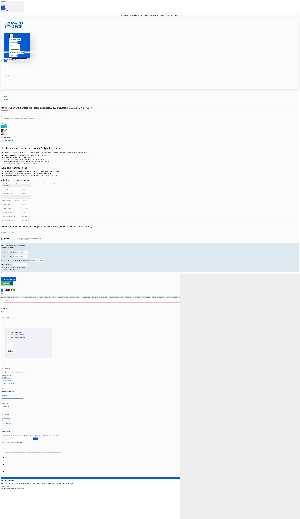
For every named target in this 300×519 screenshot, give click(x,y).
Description (7, 137)
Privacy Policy (5, 486)
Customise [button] (13, 488)
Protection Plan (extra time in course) (13, 267)
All (11, 36)
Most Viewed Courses (17, 334)
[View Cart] (3, 52)
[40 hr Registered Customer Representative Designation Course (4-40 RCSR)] (10, 346)
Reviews (7, 301)
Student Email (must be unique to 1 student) (15, 260)
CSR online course (74, 297)
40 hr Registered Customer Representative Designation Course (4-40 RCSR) (21, 118)
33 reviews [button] (3, 232)
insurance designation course (28, 297)
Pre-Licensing (15, 45)
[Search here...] (3, 34)
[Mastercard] (5, 460)
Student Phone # (6, 264)
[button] (8, 279)
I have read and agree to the (13, 442)
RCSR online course (63, 297)
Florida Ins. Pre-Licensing (158, 297)
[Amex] (5, 464)
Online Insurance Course (173, 297)
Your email (5, 439)
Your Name (4, 312)
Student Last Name (7, 256)
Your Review (5, 317)
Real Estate (14, 42)
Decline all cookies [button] (5, 488)
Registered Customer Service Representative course (94, 297)
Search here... (8, 59)
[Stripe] (5, 474)
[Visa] (5, 457)
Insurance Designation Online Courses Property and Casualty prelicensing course (129, 297)
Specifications (8, 140)
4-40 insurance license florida (11, 297)
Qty (2, 273)
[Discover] (5, 467)
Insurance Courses (16, 39)
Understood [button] (20, 488)
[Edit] (1, 37)
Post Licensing (15, 49)
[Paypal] (5, 471)
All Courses (14, 55)
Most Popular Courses (17, 337)
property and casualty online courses (47, 297)
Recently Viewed (15, 332)
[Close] (1, 3)
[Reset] (3, 8)
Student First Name (7, 252)
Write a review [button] (11, 232)
